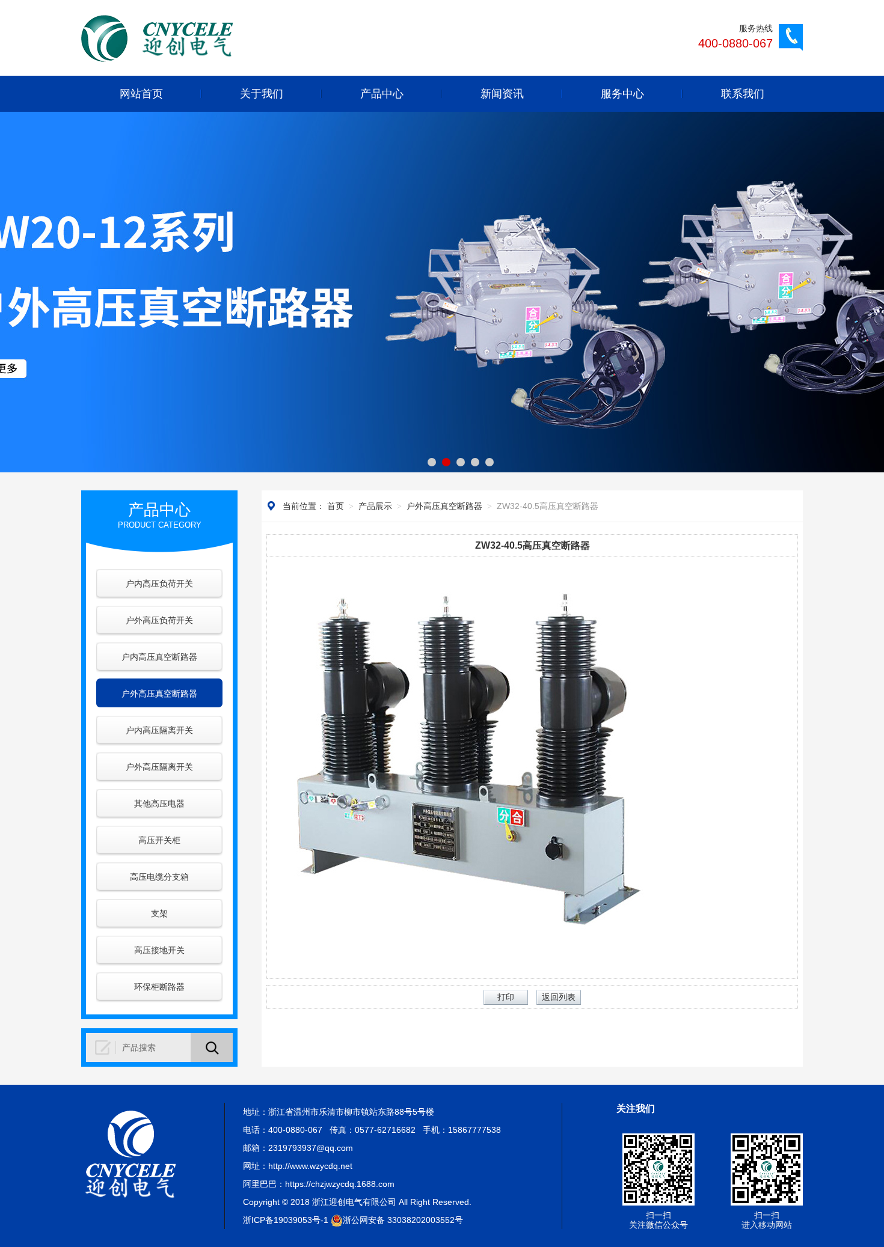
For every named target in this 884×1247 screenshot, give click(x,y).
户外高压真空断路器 (159, 693)
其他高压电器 (159, 803)
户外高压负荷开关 (159, 620)
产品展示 (375, 506)
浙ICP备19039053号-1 (285, 1220)
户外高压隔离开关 (159, 767)
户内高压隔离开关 (159, 730)
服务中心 (622, 94)
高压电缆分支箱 (159, 877)
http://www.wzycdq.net (310, 1166)
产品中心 (382, 94)
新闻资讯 (502, 94)
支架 (159, 913)
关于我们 (261, 94)
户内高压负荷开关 (159, 583)
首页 (335, 506)
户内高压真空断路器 (159, 657)
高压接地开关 (159, 950)
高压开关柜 (159, 840)
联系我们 (742, 94)
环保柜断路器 (159, 987)
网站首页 (141, 94)
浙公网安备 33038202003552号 (403, 1220)
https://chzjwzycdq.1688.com (339, 1184)
